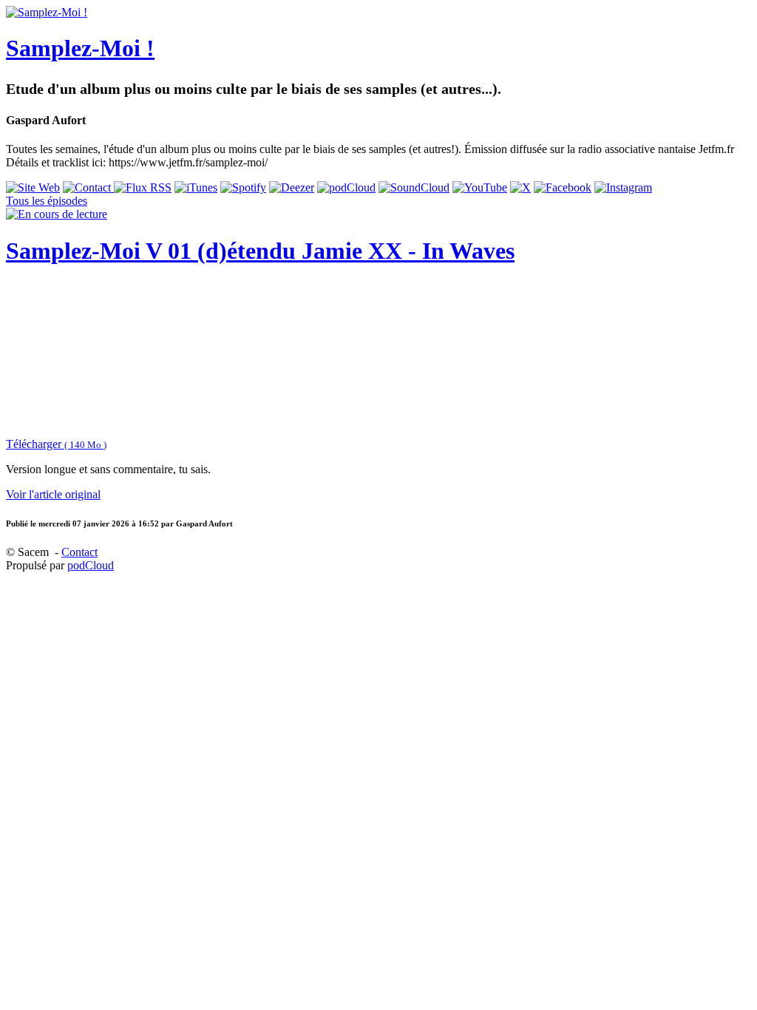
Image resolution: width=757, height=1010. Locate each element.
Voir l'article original (53, 494)
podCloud (90, 565)
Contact (79, 552)
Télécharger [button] (56, 444)
